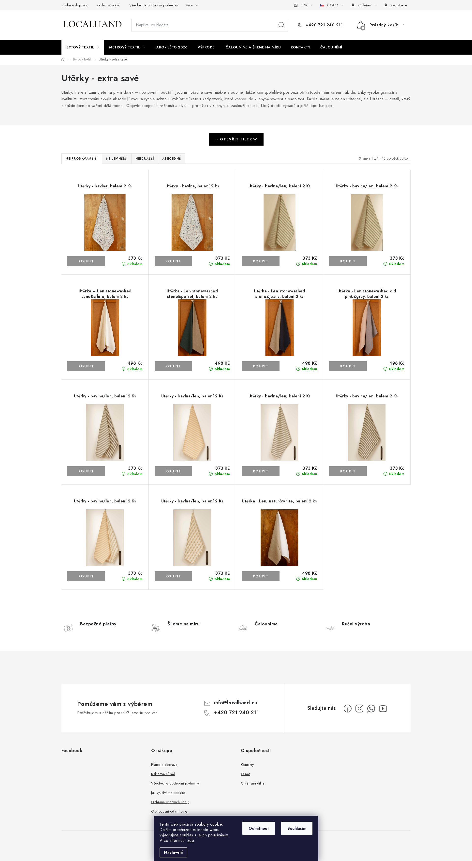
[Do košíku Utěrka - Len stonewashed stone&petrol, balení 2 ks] (173, 366)
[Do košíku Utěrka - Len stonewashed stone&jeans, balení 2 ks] (261, 366)
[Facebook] (348, 708)
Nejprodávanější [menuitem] (82, 158)
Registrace (399, 5)
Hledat (281, 25)
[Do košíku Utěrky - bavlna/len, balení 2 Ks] (261, 261)
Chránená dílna (253, 783)
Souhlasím (296, 828)
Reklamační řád (108, 5)
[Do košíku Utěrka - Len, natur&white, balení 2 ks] (261, 576)
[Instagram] (359, 708)
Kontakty (247, 764)
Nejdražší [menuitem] (144, 158)
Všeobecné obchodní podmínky (153, 5)
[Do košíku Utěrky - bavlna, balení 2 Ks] (86, 261)
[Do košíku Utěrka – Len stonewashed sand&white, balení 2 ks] (86, 366)
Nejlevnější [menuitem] (117, 158)
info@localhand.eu (235, 702)
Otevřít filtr (236, 139)
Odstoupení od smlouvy (169, 811)
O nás (245, 773)
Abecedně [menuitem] (171, 158)
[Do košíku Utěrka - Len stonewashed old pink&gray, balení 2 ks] (348, 366)
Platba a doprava (74, 5)
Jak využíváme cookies (168, 792)
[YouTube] (383, 708)
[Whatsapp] (371, 708)
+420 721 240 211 (323, 25)
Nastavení (173, 852)
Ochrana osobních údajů (170, 802)
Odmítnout (259, 828)
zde (190, 840)
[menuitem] (82, 47)
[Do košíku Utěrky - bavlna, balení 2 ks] (173, 261)
